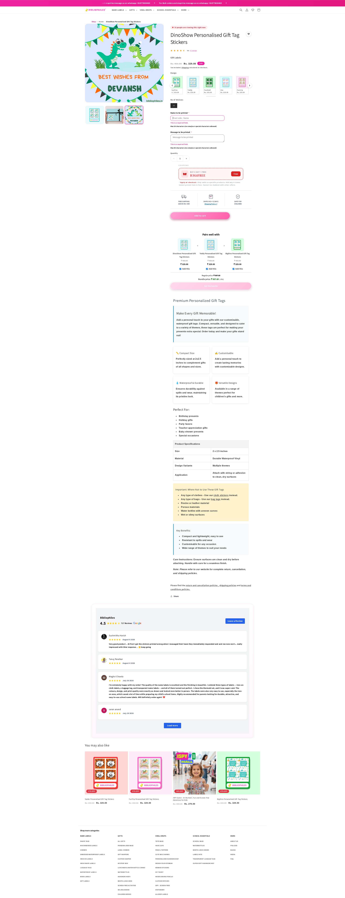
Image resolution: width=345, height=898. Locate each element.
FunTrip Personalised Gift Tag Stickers (144, 799)
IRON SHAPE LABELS (87, 863)
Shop (94, 21)
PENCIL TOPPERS (161, 850)
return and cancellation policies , (202, 585)
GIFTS (120, 836)
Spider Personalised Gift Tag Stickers (99, 799)
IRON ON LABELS (86, 859)
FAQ (232, 859)
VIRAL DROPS (160, 836)
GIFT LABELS (84, 881)
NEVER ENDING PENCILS (164, 876)
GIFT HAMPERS (123, 854)
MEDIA (232, 854)
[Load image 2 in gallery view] (114, 115)
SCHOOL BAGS (198, 841)
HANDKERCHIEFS (124, 876)
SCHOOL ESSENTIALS (201, 836)
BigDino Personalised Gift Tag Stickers (237, 255)
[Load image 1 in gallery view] (95, 115)
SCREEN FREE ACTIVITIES (127, 885)
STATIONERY (160, 890)
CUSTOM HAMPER (124, 859)
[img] (183, 50)
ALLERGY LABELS (161, 894)
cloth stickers (221, 495)
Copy (236, 174)
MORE (232, 836)
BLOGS (232, 850)
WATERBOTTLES (123, 872)
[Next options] (249, 85)
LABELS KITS (197, 854)
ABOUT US (234, 841)
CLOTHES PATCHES (162, 881)
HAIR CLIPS (159, 845)
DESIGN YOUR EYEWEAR (164, 863)
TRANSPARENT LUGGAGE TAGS (204, 859)
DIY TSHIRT (159, 872)
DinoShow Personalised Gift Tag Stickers (184, 255)
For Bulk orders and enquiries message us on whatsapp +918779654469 (119, 3)
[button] (119, 10)
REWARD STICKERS (162, 868)
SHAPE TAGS (84, 841)
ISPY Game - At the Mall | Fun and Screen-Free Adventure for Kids (191, 799)
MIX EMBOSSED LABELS (88, 845)
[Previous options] (172, 85)
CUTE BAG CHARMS (162, 854)
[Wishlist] (253, 10)
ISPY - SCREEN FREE (162, 885)
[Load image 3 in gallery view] (134, 115)
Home (101, 21)
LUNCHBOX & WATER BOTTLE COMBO (131, 868)
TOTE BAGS (159, 841)
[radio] (178, 85)
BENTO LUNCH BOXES (201, 850)
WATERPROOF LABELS (88, 872)
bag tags (215, 499)
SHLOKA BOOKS (124, 890)
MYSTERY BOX (123, 863)
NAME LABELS (85, 836)
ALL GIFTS (121, 841)
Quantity (174, 153)
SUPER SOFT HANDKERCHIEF (203, 863)
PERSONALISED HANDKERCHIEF (167, 859)
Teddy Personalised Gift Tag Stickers (211, 255)
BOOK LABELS (85, 876)
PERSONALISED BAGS (125, 845)
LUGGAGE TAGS (85, 868)
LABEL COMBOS (123, 850)
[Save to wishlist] (248, 34)
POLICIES (233, 845)
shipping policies (227, 585)
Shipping (185, 67)
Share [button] (176, 596)
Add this (186, 268)
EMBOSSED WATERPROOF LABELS (92, 854)
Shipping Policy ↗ (211, 204)
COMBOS (83, 850)
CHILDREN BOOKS (124, 894)
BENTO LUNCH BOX (125, 881)
